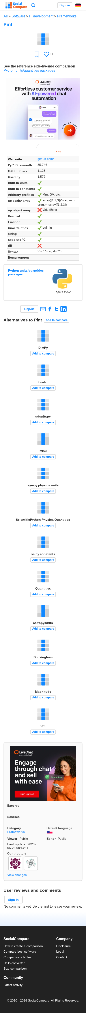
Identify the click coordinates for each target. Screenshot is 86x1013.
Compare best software (20, 951)
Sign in (65, 5)
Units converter (14, 963)
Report (29, 309)
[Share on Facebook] (50, 309)
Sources (13, 817)
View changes (17, 875)
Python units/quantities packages (29, 70)
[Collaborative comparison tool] (16, 5)
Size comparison (15, 968)
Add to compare (56, 320)
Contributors (16, 853)
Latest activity (13, 985)
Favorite (37, 54)
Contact (61, 957)
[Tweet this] (57, 309)
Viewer (12, 838)
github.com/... (46, 158)
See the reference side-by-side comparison (39, 66)
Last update (16, 844)
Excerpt (13, 805)
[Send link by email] (43, 309)
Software (18, 16)
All (6, 16)
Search (33, 5)
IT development (41, 16)
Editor (51, 838)
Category (14, 828)
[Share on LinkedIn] (63, 309)
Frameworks (67, 16)
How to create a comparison (23, 946)
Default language (59, 828)
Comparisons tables (17, 957)
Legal (60, 951)
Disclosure (63, 946)
